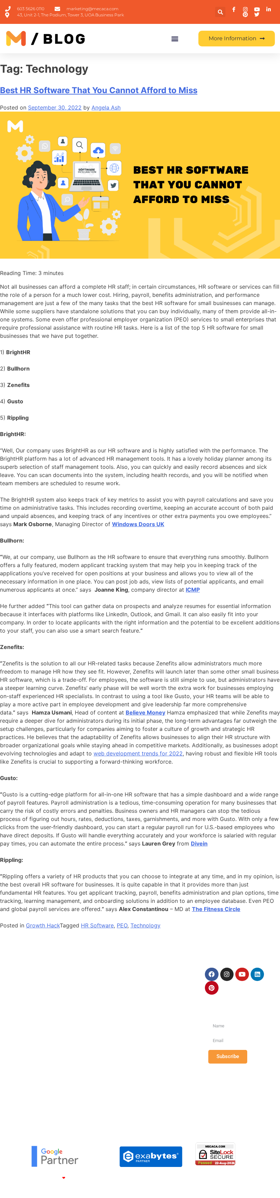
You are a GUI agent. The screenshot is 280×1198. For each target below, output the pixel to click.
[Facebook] (212, 974)
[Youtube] (242, 974)
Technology (145, 925)
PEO (122, 925)
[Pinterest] (212, 988)
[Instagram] (227, 974)
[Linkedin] (257, 974)
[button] (220, 12)
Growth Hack (43, 925)
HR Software (97, 925)
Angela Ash (106, 107)
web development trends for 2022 (138, 753)
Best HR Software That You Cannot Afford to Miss (98, 90)
